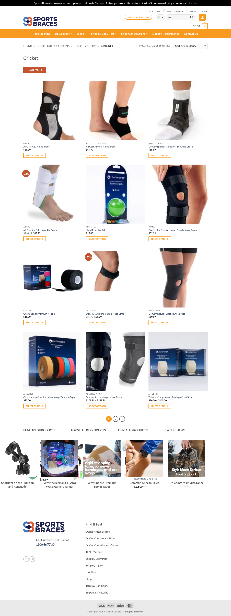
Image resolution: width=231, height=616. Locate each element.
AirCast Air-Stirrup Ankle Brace (40, 230)
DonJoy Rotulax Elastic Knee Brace (166, 313)
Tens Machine (41, 33)
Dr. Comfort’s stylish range (186, 483)
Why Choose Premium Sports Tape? (102, 484)
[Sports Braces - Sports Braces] (40, 21)
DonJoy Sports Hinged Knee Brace (104, 397)
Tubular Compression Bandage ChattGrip (170, 397)
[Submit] (191, 17)
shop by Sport (85, 46)
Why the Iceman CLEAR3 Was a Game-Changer (60, 484)
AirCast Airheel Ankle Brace (101, 146)
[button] (202, 17)
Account (154, 11)
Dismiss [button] (192, 3)
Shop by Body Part (102, 33)
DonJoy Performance (165, 33)
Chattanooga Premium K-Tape (39, 313)
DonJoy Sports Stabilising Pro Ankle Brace (170, 146)
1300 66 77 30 (45, 544)
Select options (34, 155)
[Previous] (168, 503)
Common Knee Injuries (144, 483)
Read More (35, 69)
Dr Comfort (62, 33)
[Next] (122, 419)
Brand (80, 33)
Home (28, 46)
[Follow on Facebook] (26, 559)
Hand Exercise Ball (96, 230)
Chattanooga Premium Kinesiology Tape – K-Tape (49, 397)
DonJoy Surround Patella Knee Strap (105, 313)
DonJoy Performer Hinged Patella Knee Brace (172, 230)
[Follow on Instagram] (32, 559)
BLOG (193, 11)
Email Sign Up (175, 11)
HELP (205, 11)
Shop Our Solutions (133, 33)
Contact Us (191, 33)
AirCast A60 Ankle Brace (36, 146)
